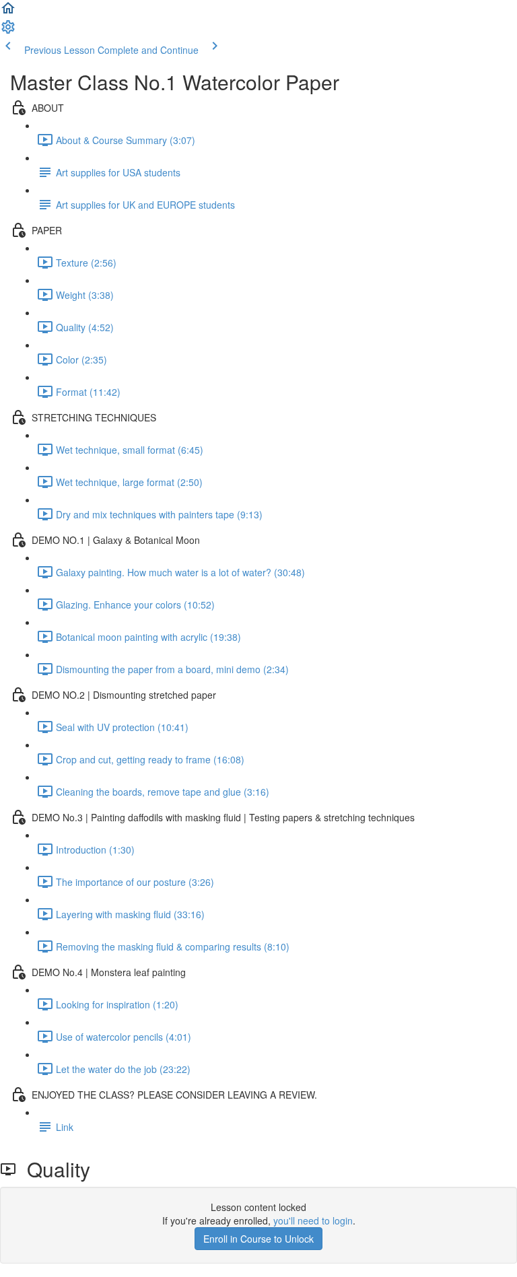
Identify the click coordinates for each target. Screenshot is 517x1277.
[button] (8, 12)
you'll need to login (313, 1220)
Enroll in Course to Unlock (258, 1238)
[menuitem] (8, 31)
